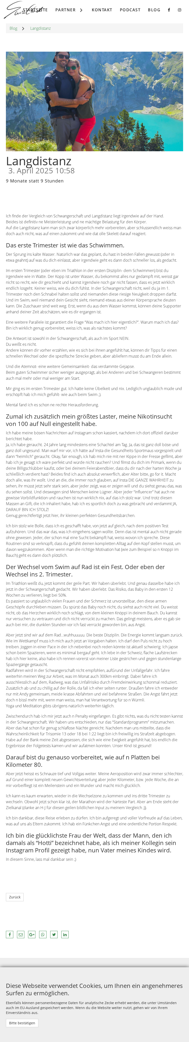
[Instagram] (180, 10)
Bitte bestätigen (22, 1023)
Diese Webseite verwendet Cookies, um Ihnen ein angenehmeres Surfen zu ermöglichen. (94, 989)
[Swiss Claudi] (23, 10)
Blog (13, 28)
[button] (9, 934)
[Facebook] (169, 10)
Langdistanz (40, 28)
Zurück (14, 897)
